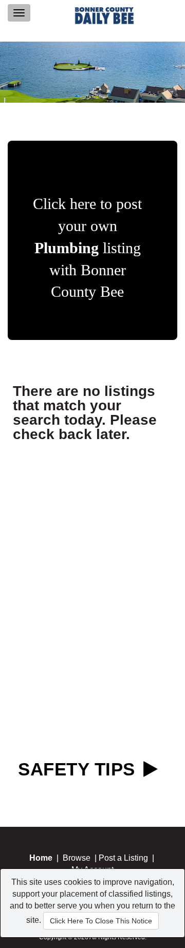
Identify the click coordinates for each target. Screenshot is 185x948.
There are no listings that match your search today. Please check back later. (85, 412)
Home (40, 858)
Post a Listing (123, 858)
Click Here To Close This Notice (101, 921)
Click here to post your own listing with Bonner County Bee (87, 247)
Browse (76, 858)
